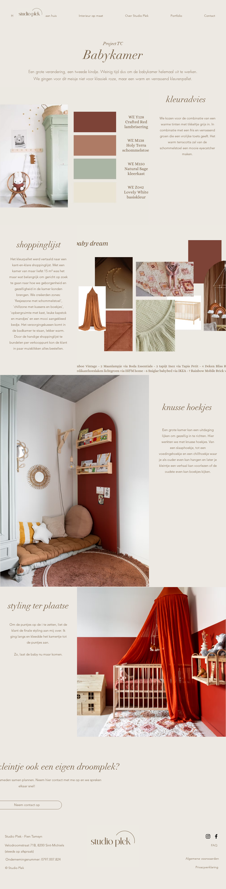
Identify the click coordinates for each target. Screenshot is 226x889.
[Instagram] (208, 836)
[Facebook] (216, 836)
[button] (214, 845)
